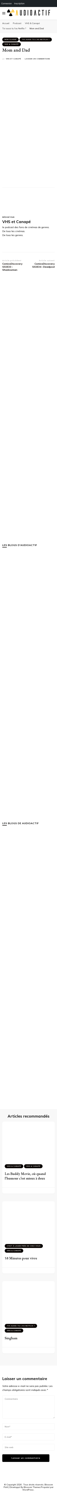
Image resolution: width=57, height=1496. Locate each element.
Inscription (19, 3)
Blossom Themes (32, 1487)
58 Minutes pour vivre (21, 1258)
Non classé (10, 39)
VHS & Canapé (12, 44)
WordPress (28, 1489)
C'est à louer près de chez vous (24, 1246)
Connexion (6, 3)
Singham (11, 1338)
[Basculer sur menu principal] (3, 13)
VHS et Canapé (13, 59)
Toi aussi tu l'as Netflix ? (36, 39)
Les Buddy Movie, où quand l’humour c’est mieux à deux (25, 1176)
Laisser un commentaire (37, 59)
